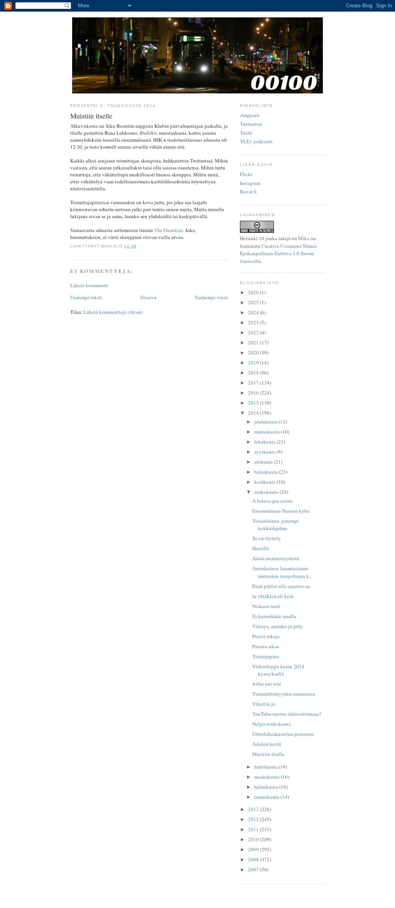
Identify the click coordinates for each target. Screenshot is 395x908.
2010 (254, 839)
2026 (254, 292)
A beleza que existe (272, 500)
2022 (254, 332)
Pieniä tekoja (266, 636)
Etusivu (148, 297)
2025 (254, 302)
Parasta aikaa (265, 646)
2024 (254, 312)
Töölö (246, 132)
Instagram (250, 183)
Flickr (246, 174)
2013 (254, 809)
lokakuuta (265, 441)
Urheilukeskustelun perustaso (283, 733)
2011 (254, 829)
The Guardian (168, 230)
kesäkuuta (265, 481)
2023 (254, 322)
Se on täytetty (266, 538)
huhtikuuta (266, 766)
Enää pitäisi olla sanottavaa (281, 586)
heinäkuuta (266, 471)
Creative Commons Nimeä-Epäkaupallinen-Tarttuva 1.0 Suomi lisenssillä (279, 253)
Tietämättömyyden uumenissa (283, 693)
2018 (254, 372)
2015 (254, 402)
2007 (254, 869)
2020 (254, 352)
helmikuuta (266, 786)
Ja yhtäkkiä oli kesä (273, 596)
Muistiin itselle (268, 753)
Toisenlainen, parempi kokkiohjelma (275, 524)
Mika (303, 238)
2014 (254, 412)
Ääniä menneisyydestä (275, 558)
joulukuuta (266, 421)
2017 (254, 382)
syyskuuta (265, 451)
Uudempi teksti (86, 297)
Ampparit (250, 115)
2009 (254, 849)
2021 (254, 342)
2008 (254, 859)
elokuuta (264, 461)
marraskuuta (267, 431)
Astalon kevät (266, 743)
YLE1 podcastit (256, 141)
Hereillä (260, 548)
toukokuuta (267, 491)
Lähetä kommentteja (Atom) (113, 311)
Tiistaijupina (265, 656)
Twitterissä (251, 123)
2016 (254, 392)
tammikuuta (267, 796)
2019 (254, 362)
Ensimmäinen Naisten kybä (280, 510)
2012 (254, 819)
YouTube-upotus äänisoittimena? (286, 713)
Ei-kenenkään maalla (274, 616)
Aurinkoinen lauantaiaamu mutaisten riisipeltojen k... (282, 572)
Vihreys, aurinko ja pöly (277, 626)
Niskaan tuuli (266, 606)
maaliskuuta (267, 776)
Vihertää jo (263, 703)
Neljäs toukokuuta (271, 723)
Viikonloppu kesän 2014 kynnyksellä (278, 670)
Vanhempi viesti (211, 297)
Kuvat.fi (248, 191)
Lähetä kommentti (89, 285)
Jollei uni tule (266, 683)
